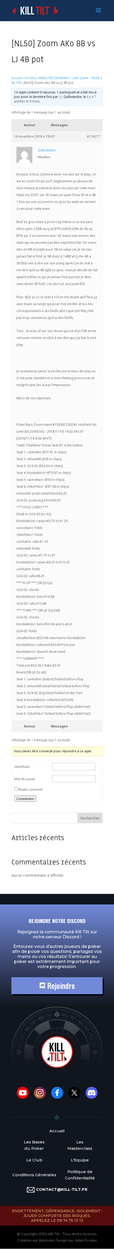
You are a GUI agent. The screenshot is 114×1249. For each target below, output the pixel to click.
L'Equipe (80, 1159)
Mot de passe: (25, 779)
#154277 (93, 136)
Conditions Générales (34, 1174)
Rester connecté (31, 789)
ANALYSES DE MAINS (54, 78)
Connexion (25, 798)
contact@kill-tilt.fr (61, 1189)
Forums (30, 78)
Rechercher (90, 818)
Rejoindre (60, 985)
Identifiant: (22, 766)
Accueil (16, 78)
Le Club (34, 1159)
